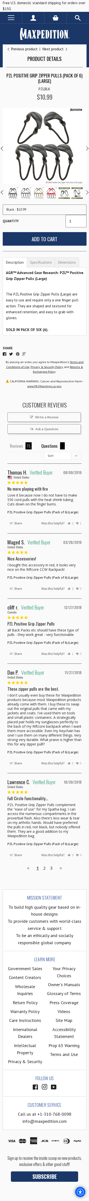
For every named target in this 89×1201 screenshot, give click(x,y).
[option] (45, 146)
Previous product (24, 49)
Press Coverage (63, 1002)
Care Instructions (25, 1020)
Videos (64, 1011)
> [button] (61, 868)
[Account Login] (33, 17)
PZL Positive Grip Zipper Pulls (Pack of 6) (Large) (42, 512)
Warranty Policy (25, 1011)
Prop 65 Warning (64, 1045)
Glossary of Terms (64, 993)
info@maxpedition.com (44, 1121)
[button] (70, 523)
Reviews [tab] (16, 446)
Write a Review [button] (47, 417)
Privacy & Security (25, 1061)
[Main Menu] (11, 17)
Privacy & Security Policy (47, 367)
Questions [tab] (49, 446)
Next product (54, 49)
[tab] (15, 262)
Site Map (64, 1020)
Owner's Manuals (64, 984)
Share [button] (17, 523)
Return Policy (25, 1002)
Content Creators (25, 977)
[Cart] (55, 17)
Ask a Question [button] (46, 429)
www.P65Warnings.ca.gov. (44, 386)
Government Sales (25, 968)
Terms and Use (64, 1054)
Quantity (11, 221)
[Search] (78, 17)
